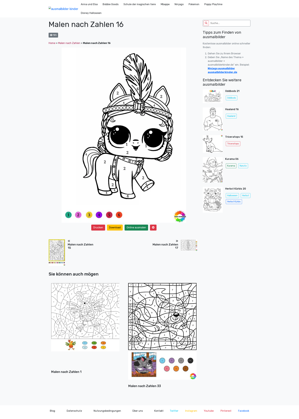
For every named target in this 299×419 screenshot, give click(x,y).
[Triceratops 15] (213, 145)
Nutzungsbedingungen (107, 410)
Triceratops (233, 143)
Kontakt (159, 410)
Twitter (174, 410)
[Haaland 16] (213, 120)
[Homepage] (63, 8)
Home (52, 43)
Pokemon (194, 4)
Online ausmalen (136, 227)
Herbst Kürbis (234, 201)
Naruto (243, 165)
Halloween (232, 195)
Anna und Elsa (89, 4)
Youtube (209, 410)
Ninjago (179, 4)
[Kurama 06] (213, 170)
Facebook (243, 410)
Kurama (231, 165)
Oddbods (231, 98)
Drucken (98, 227)
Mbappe (165, 4)
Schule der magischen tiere (139, 4)
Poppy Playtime (213, 4)
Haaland (231, 116)
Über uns (137, 410)
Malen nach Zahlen (69, 43)
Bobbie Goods (111, 4)
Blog (52, 410)
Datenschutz (74, 410)
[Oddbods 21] (213, 97)
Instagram (191, 410)
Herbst (245, 195)
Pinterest (226, 410)
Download (115, 227)
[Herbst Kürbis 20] (213, 200)
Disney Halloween (91, 13)
